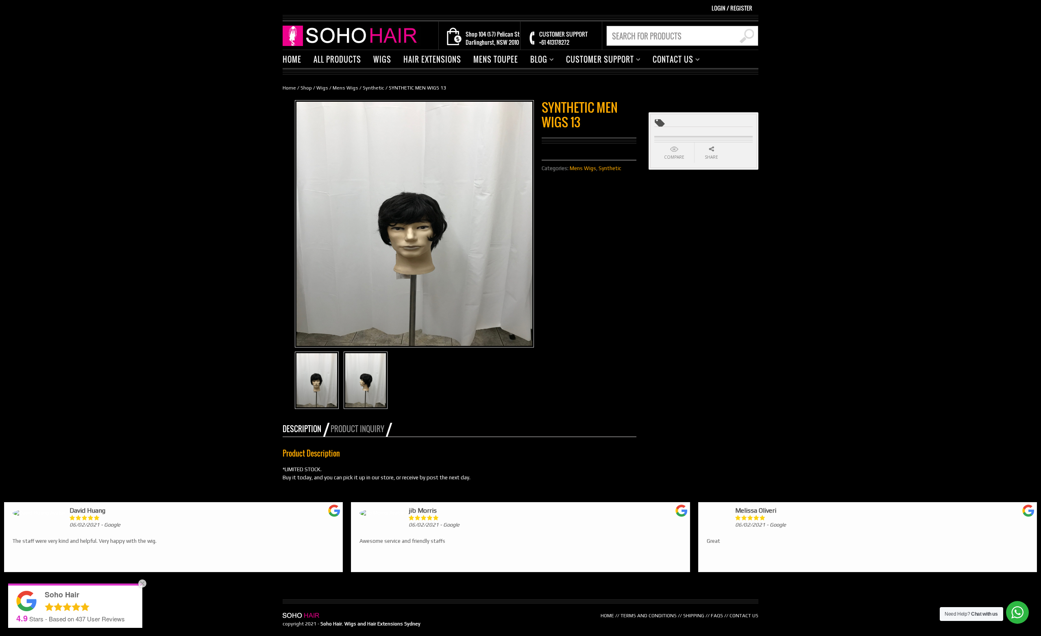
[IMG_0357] (317, 380)
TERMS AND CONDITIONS (649, 616)
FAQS (717, 616)
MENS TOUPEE (495, 59)
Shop (306, 88)
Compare (674, 157)
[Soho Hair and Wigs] (352, 35)
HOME (292, 59)
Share (711, 157)
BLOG (535, 60)
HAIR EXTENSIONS (432, 59)
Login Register (732, 8)
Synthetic (373, 88)
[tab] (306, 429)
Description (302, 429)
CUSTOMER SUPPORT (597, 60)
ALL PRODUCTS (337, 59)
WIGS (382, 59)
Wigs (322, 88)
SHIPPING (693, 616)
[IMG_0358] (366, 380)
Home (289, 88)
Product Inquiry (357, 429)
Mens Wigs (345, 88)
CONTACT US (670, 60)
